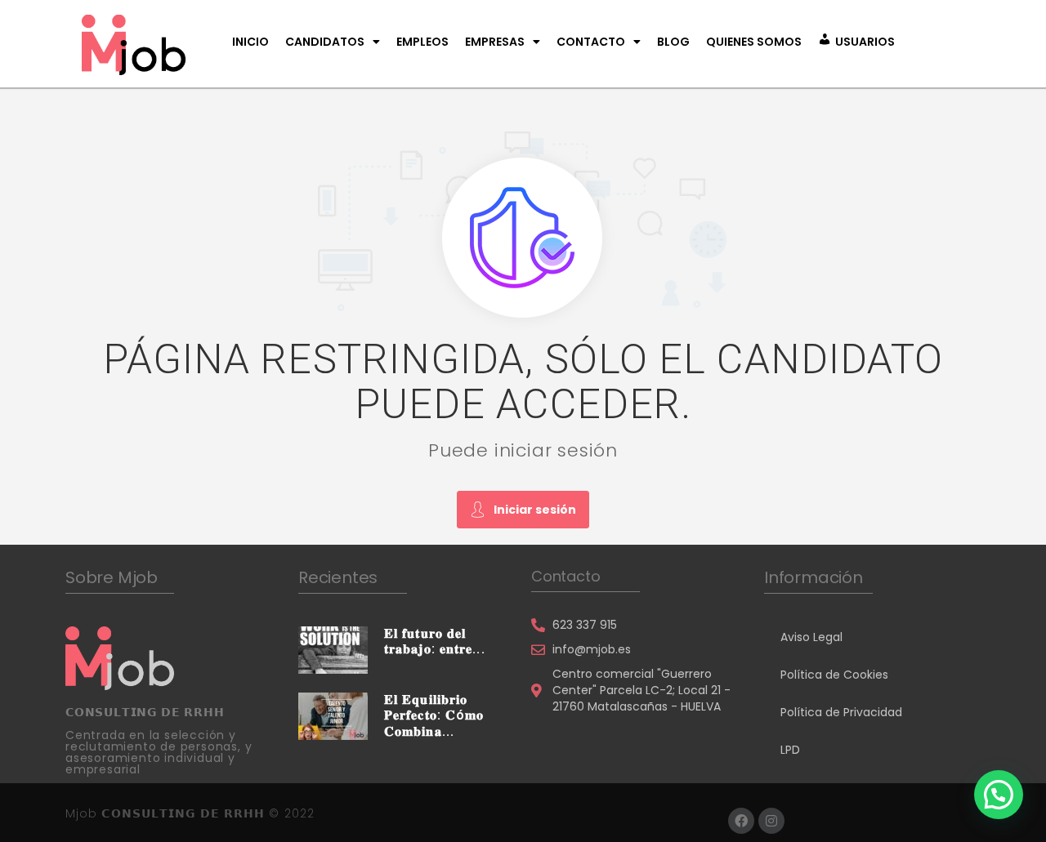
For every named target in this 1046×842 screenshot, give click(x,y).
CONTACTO (591, 41)
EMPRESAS (495, 41)
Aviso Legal (811, 637)
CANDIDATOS (324, 41)
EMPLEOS (422, 41)
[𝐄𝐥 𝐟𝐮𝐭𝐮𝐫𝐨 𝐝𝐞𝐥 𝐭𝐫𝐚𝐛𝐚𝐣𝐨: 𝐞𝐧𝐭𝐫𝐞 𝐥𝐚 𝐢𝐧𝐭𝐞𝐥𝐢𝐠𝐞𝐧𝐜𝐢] (333, 649)
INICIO (250, 41)
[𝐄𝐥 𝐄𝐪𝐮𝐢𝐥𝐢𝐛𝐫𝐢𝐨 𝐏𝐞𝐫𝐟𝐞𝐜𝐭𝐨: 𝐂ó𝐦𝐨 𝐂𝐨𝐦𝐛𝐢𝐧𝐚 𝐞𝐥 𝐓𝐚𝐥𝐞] (333, 715)
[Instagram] (771, 821)
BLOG (673, 41)
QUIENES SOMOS (754, 41)
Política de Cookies (834, 674)
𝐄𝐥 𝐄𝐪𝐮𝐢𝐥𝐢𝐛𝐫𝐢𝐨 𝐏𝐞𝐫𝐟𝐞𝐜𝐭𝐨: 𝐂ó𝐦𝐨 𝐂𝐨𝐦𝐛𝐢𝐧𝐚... (434, 715)
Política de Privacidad (841, 712)
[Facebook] (741, 821)
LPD (790, 750)
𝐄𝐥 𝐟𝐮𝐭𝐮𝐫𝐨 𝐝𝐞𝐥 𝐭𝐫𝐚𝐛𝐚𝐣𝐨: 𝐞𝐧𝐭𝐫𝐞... (434, 641)
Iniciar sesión (535, 509)
